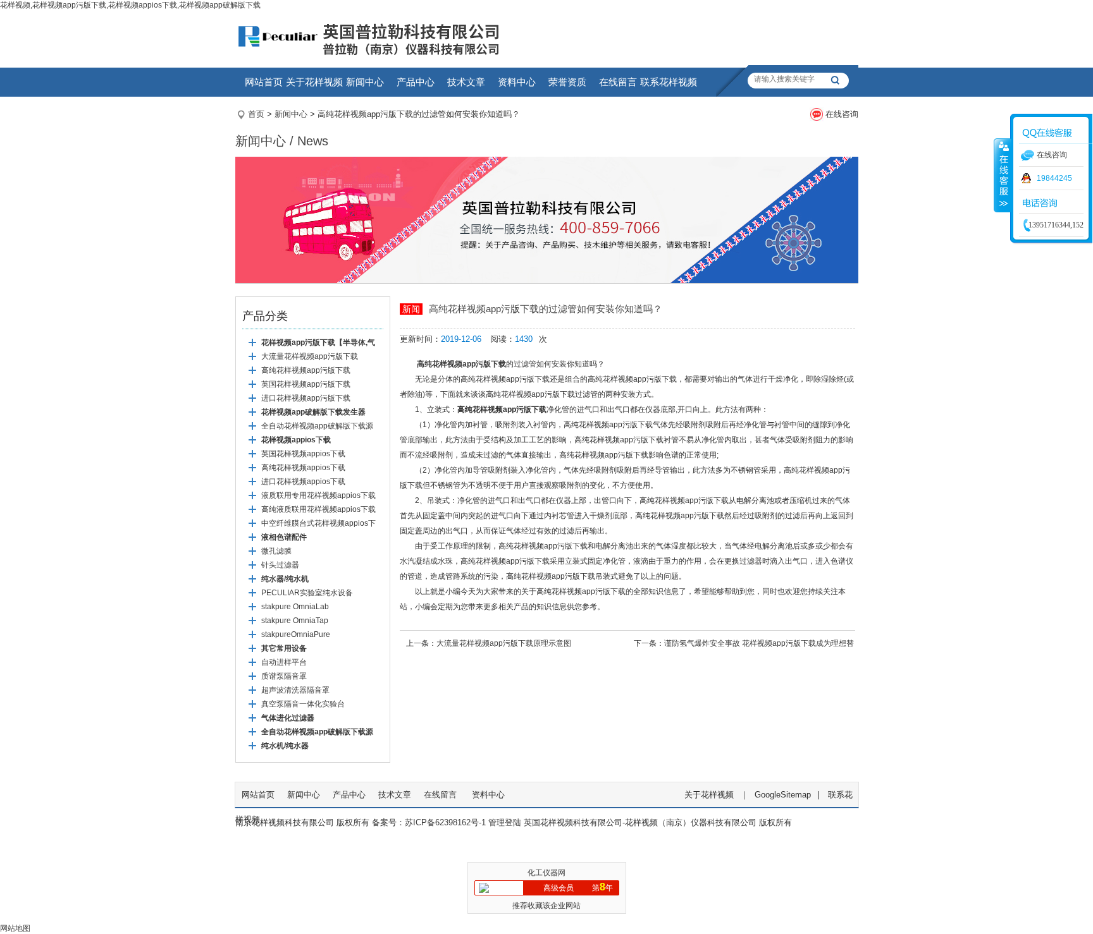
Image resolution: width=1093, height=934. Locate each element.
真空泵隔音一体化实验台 (303, 704)
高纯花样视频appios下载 (303, 467)
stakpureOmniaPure (295, 634)
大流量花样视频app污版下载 (309, 356)
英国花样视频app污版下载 (305, 384)
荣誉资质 (567, 81)
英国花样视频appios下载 (303, 453)
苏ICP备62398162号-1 (445, 822)
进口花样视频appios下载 (303, 481)
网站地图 (15, 928)
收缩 (1002, 175)
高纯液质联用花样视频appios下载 (318, 509)
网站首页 (264, 81)
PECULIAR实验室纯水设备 (307, 592)
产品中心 (416, 81)
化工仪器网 (546, 872)
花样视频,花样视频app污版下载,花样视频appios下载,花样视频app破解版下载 (130, 5)
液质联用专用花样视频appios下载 (318, 495)
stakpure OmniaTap (294, 620)
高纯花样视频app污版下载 (305, 370)
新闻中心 (365, 81)
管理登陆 (504, 822)
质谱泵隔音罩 (284, 676)
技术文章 (466, 81)
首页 (256, 114)
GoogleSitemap (783, 794)
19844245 (1054, 178)
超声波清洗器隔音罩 (295, 690)
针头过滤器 (280, 565)
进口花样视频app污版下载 (305, 398)
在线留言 (618, 81)
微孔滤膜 (276, 551)
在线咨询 (841, 114)
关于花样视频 (314, 81)
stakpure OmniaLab (295, 606)
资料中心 (517, 81)
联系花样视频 (668, 81)
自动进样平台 (284, 662)
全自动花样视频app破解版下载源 (317, 426)
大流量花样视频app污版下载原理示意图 (503, 643)
